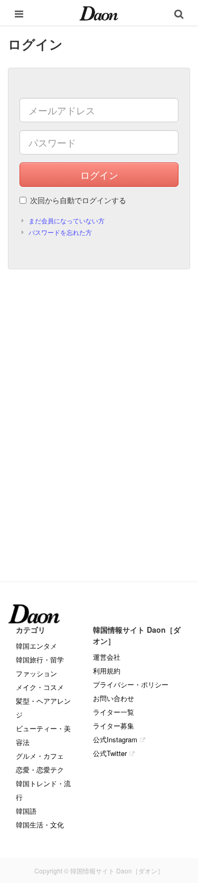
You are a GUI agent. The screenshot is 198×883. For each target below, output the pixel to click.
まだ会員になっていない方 (67, 220)
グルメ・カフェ (40, 756)
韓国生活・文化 (40, 825)
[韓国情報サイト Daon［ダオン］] (99, 13)
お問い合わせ (113, 698)
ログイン (99, 174)
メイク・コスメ (40, 687)
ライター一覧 (113, 712)
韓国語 (26, 811)
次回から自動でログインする (78, 200)
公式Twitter (110, 753)
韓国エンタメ (36, 646)
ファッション (36, 673)
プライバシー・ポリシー (130, 684)
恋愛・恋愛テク (40, 769)
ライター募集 (113, 726)
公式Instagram (115, 739)
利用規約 (106, 671)
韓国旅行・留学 (40, 659)
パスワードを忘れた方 (60, 231)
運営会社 (106, 657)
